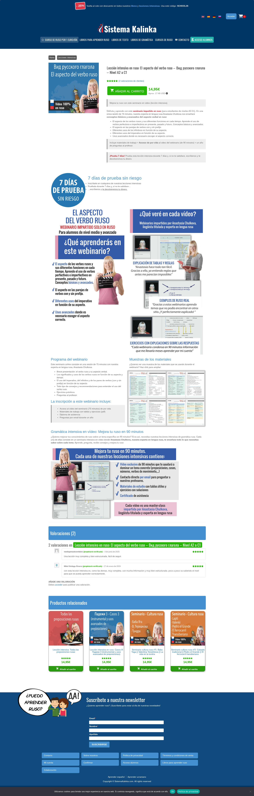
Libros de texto (120, 40)
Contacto (183, 40)
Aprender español (116, 777)
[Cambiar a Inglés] (203, 16)
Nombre (93, 726)
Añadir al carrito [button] (68, 669)
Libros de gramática (142, 40)
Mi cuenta (48, 763)
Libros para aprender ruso (94, 40)
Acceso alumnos (204, 40)
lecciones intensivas (149, 6)
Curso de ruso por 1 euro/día (61, 40)
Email (92, 718)
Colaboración (50, 770)
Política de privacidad (133, 755)
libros (134, 6)
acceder (59, 585)
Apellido (93, 734)
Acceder (231, 16)
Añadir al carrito (129, 91)
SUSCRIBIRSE (99, 744)
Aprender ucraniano (137, 777)
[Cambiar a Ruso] (220, 16)
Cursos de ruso (164, 40)
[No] (250, 791)
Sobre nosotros (90, 755)
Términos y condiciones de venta (178, 755)
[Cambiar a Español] (208, 16)
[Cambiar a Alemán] (214, 16)
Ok (172, 791)
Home (51, 57)
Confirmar (88, 763)
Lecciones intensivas (67, 57)
